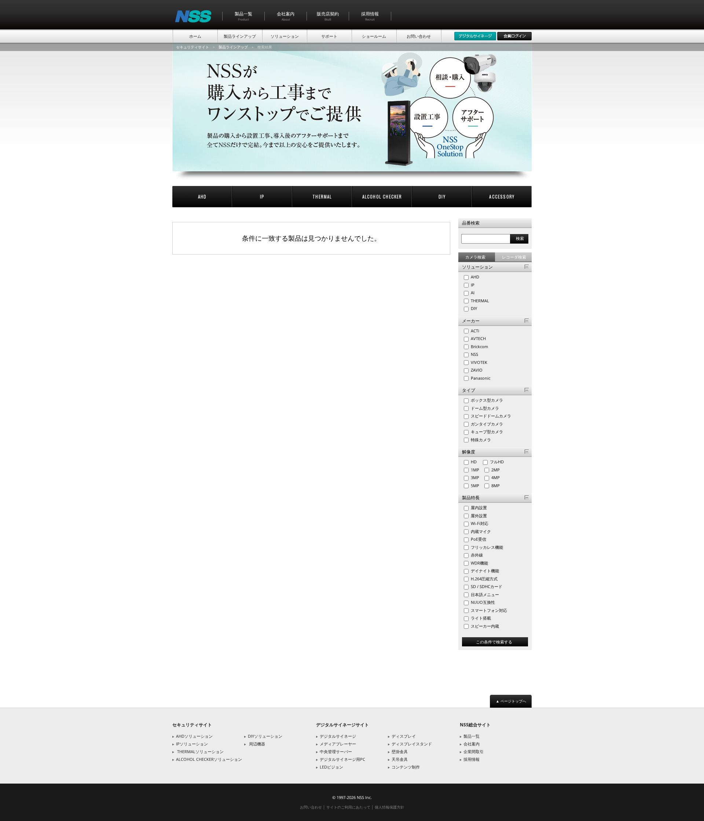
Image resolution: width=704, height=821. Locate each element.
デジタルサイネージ (338, 736)
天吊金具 (400, 759)
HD (476, 461)
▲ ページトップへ (511, 701)
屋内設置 (478, 507)
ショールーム (374, 36)
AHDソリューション (194, 736)
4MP (497, 477)
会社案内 (285, 16)
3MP (476, 477)
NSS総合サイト (475, 725)
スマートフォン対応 (488, 610)
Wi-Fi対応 (479, 523)
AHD (202, 196)
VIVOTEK (478, 362)
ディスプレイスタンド (412, 744)
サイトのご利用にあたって (348, 807)
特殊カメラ (480, 439)
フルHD (498, 461)
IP (262, 196)
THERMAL (322, 196)
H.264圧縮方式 (484, 578)
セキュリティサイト (192, 47)
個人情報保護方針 (389, 807)
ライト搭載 (480, 618)
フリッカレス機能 (486, 547)
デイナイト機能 (484, 570)
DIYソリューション (265, 736)
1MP (476, 469)
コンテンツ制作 (406, 767)
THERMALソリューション (200, 751)
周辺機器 (257, 744)
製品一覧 (243, 16)
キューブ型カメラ (486, 431)
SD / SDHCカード (486, 586)
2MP (497, 469)
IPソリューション (192, 744)
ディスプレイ (404, 736)
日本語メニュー (484, 594)
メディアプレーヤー (338, 744)
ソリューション (285, 36)
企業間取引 (473, 751)
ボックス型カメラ (486, 400)
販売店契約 (328, 16)
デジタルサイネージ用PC (342, 759)
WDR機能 (479, 563)
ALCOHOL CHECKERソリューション (209, 759)
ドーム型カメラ (484, 408)
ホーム (195, 36)
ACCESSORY (501, 196)
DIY (442, 196)
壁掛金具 (400, 751)
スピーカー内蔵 (484, 626)
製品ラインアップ (240, 36)
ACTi (474, 330)
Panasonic (480, 378)
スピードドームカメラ (490, 416)
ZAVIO (476, 370)
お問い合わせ (419, 36)
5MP (476, 485)
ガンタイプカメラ (486, 424)
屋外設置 (478, 515)
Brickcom (479, 346)
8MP (497, 485)
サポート (329, 36)
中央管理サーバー (336, 751)
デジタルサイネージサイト (342, 725)
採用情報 (370, 16)
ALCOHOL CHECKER (382, 196)
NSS (474, 354)
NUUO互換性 (482, 602)
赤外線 (476, 555)
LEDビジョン (331, 767)
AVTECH (478, 338)
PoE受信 (478, 539)
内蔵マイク (480, 531)
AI (472, 292)
